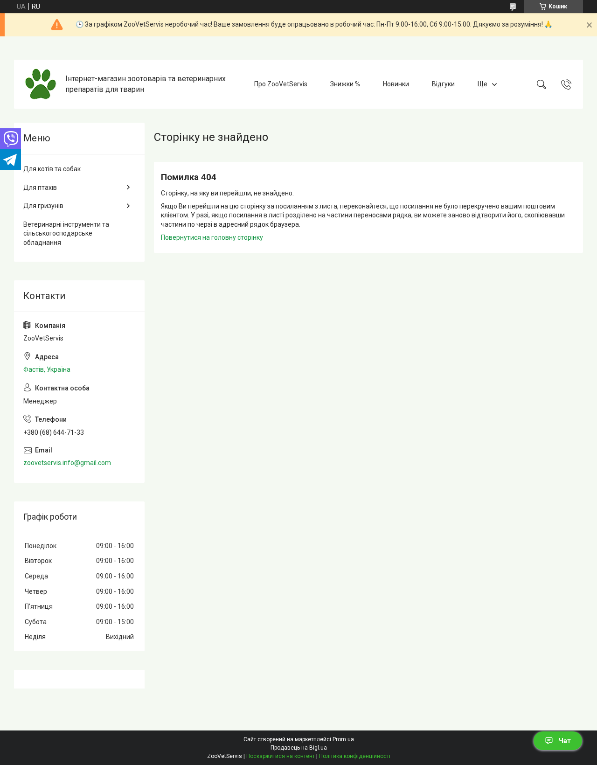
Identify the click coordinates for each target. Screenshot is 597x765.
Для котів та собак (52, 169)
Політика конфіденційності (354, 756)
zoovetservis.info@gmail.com (67, 462)
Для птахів (40, 187)
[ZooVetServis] (40, 84)
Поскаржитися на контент (280, 756)
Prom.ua (343, 739)
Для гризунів (43, 205)
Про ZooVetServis (280, 84)
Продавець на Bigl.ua (299, 747)
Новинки (396, 84)
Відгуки (443, 84)
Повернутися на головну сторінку (212, 237)
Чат (565, 740)
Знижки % (345, 84)
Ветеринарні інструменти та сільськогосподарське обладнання (66, 233)
